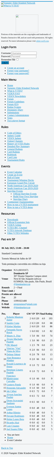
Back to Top (7, 448)
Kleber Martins (13, 326)
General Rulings (15, 149)
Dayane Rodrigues (15, 416)
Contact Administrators (18, 115)
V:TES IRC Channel (17, 227)
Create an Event (14, 174)
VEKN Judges (14, 138)
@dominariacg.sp (22, 284)
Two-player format (16, 120)
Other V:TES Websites (18, 233)
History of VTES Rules (18, 143)
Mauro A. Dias (13, 335)
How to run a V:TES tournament (22, 204)
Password (6, 56)
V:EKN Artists (14, 225)
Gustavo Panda (13, 384)
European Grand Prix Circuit (20, 183)
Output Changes (15, 141)
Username (6, 53)
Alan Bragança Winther (13, 359)
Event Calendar (14, 172)
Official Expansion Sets (18, 222)
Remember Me (8, 59)
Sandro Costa (12, 323)
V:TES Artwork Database (19, 230)
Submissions (13, 112)
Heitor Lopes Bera (15, 419)
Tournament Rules (16, 160)
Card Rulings (13, 152)
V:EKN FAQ (13, 93)
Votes (9, 118)
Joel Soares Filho (14, 429)
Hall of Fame (13, 177)
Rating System (14, 107)
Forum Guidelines (15, 101)
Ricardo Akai (12, 422)
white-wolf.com (42, 41)
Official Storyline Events (25, 193)
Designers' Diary (15, 110)
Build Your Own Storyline (25, 196)
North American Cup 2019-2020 (22, 185)
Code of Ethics (14, 133)
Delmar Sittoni (13, 354)
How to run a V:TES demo (20, 207)
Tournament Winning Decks (20, 180)
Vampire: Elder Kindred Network (23, 88)
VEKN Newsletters (16, 96)
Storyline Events (15, 191)
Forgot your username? (18, 70)
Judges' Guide (14, 135)
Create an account (15, 68)
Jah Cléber (11, 391)
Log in (5, 62)
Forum (10, 99)
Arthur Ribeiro (13, 412)
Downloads (12, 219)
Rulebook (11, 154)
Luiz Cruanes (12, 426)
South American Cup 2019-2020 (22, 188)
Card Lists (12, 157)
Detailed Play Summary (18, 146)
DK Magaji (11, 345)
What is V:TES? (15, 91)
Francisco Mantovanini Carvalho (12, 379)
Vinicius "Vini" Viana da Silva (13, 349)
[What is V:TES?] (10, 5)
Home (10, 85)
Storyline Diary (20, 199)
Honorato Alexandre (16, 388)
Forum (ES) (12, 104)
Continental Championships (20, 202)
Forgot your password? (18, 73)
